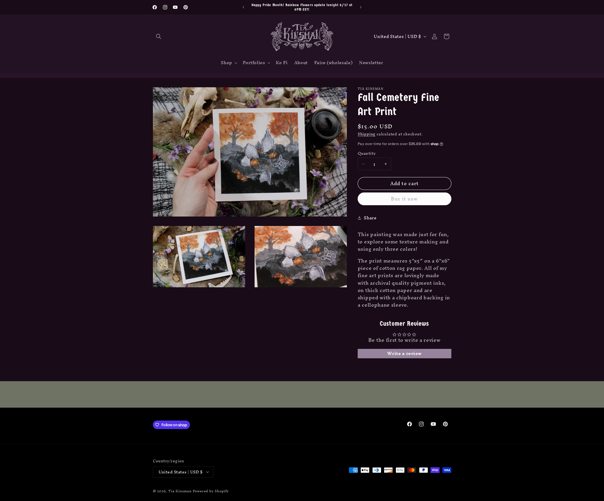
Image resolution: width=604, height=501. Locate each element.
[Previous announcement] (243, 7)
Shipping (366, 134)
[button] (159, 36)
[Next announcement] (360, 7)
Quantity (367, 153)
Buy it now (404, 199)
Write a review (404, 353)
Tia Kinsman (180, 491)
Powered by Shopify (211, 491)
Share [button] (370, 218)
